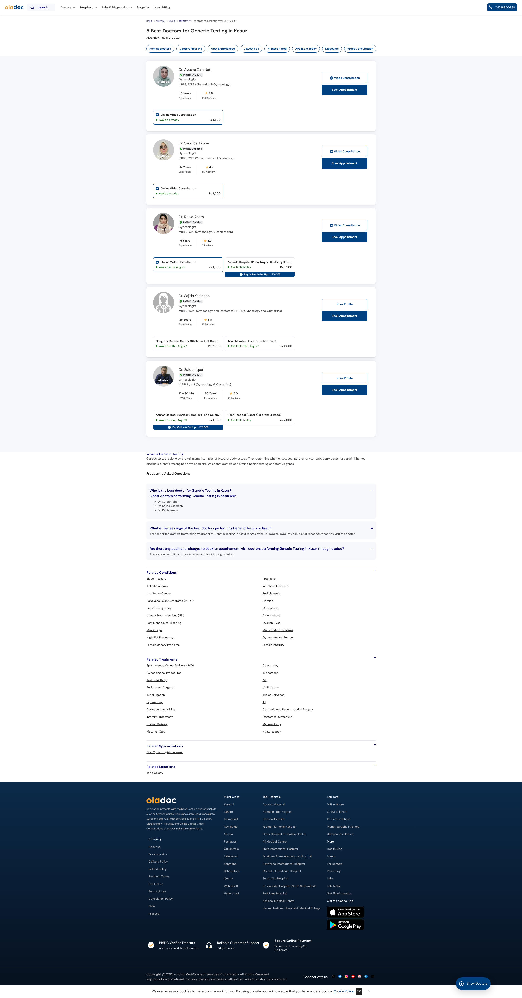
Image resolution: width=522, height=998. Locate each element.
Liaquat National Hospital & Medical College (291, 908)
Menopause (270, 608)
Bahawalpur (231, 871)
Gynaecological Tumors (278, 637)
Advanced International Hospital (284, 864)
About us (154, 847)
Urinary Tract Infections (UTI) (165, 615)
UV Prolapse (271, 687)
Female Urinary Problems (163, 645)
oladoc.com (207, 979)
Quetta (228, 878)
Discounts (332, 48)
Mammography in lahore (343, 826)
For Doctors (334, 864)
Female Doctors (160, 48)
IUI (264, 702)
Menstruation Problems (278, 630)
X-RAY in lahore (337, 812)
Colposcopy (270, 665)
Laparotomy (155, 702)
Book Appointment (344, 89)
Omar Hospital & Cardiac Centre (284, 834)
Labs (330, 878)
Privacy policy (158, 854)
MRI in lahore (335, 804)
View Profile (345, 304)
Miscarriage (154, 630)
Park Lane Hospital (275, 893)
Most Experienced (223, 48)
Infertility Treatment (160, 717)
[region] (262, 49)
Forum (331, 856)
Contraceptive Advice (161, 709)
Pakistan (160, 21)
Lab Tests (333, 886)
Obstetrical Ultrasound (277, 717)
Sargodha (230, 864)
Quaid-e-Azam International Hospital (287, 856)
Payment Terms (159, 876)
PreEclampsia (272, 593)
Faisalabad (231, 856)
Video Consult (347, 78)
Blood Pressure (156, 579)
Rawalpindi (231, 826)
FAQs (152, 906)
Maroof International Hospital (282, 871)
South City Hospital (275, 878)
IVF (265, 680)
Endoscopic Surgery (160, 687)
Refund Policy (158, 869)
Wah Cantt (231, 886)
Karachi (229, 804)
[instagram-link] (346, 976)
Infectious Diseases (275, 586)
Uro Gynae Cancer (159, 593)
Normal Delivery (157, 724)
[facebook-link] (340, 976)
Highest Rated (277, 48)
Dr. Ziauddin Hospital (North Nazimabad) (289, 886)
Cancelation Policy (161, 898)
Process (154, 913)
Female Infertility (273, 645)
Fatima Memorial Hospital (279, 826)
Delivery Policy (158, 861)
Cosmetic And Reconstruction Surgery (288, 709)
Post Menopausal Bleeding (164, 623)
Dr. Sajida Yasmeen (194, 295)
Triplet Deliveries (273, 695)
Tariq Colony (155, 773)
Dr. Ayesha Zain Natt (195, 69)
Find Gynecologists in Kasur (165, 752)
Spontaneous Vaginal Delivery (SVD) (170, 665)
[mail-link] (359, 976)
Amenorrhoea (272, 615)
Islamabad (231, 819)
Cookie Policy (344, 991)
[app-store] (345, 912)
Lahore (228, 812)
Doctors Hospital (274, 804)
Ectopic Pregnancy (159, 608)
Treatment (185, 21)
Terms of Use (157, 891)
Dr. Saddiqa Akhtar (194, 143)
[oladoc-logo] (14, 7)
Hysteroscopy (272, 731)
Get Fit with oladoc (339, 893)
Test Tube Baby (157, 680)
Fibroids (268, 601)
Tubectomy (270, 673)
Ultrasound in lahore (340, 834)
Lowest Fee (251, 48)
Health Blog (334, 849)
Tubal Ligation (156, 695)
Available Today (306, 48)
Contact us (156, 884)
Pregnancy (270, 579)
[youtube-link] (353, 976)
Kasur (172, 21)
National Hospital (274, 819)
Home (149, 21)
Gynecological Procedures (164, 673)
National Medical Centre (278, 901)
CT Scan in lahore (338, 819)
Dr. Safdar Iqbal (191, 369)
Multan (228, 834)
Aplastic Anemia (157, 586)
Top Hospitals (272, 797)
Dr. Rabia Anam (191, 216)
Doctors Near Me (190, 48)
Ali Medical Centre (275, 841)
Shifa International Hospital (280, 849)
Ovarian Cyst (271, 623)
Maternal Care (156, 731)
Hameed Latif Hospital (277, 812)
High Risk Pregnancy (160, 637)
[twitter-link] (333, 976)
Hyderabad (231, 893)
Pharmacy (334, 871)
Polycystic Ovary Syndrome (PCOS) (170, 601)
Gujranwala (231, 849)
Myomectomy (272, 724)
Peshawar (230, 841)
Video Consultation (360, 48)
